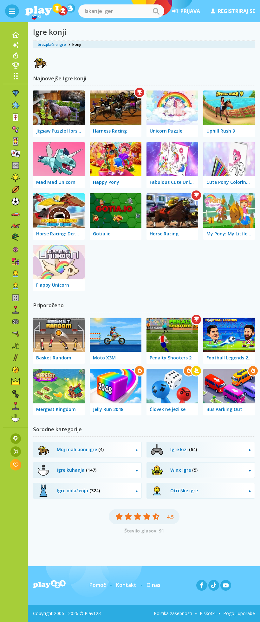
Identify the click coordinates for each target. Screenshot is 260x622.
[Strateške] (15, 382)
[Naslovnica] (15, 35)
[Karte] (15, 141)
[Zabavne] (15, 177)
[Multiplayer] (15, 406)
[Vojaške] (15, 238)
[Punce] (15, 274)
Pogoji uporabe (239, 613)
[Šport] (15, 189)
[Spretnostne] (15, 358)
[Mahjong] (15, 117)
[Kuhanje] (15, 418)
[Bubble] (15, 129)
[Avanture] (15, 370)
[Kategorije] (15, 76)
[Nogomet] (15, 202)
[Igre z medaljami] (15, 451)
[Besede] (15, 298)
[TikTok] (213, 585)
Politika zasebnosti (173, 613)
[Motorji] (15, 226)
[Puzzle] (15, 105)
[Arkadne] (15, 310)
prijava (190, 11)
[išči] (156, 11)
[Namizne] (15, 322)
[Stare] (15, 346)
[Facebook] (201, 585)
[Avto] (15, 214)
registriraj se (236, 11)
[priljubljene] (15, 464)
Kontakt (126, 585)
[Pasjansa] (15, 153)
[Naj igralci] (15, 65)
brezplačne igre (52, 44)
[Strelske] (15, 334)
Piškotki (208, 613)
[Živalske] (15, 394)
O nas (153, 585)
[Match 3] (15, 93)
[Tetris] (15, 262)
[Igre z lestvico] (15, 438)
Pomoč (97, 585)
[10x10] (15, 165)
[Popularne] (15, 55)
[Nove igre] (15, 45)
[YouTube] (225, 585)
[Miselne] (15, 250)
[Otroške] (15, 286)
